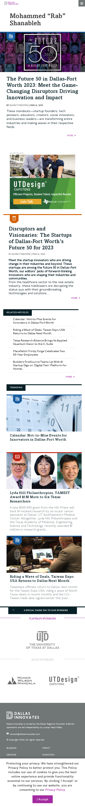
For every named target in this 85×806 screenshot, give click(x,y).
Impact (46, 748)
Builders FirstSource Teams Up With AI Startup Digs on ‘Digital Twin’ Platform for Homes (40, 365)
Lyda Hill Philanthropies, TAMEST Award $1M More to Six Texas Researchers (40, 497)
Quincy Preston (18, 105)
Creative (11, 755)
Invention (48, 755)
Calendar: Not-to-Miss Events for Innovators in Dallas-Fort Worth (34, 320)
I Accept (42, 799)
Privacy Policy (55, 790)
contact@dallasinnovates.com (25, 734)
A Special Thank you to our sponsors (46, 610)
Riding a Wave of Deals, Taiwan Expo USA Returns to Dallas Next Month (39, 331)
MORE (70, 135)
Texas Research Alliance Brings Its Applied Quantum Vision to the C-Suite (40, 342)
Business (11, 748)
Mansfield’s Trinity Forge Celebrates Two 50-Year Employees (39, 352)
